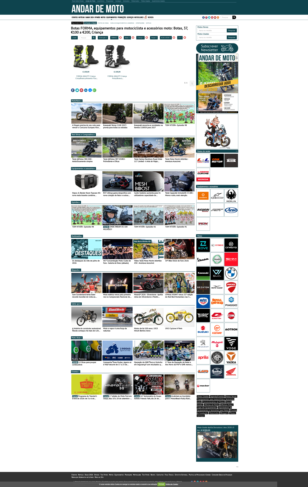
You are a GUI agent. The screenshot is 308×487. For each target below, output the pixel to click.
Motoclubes (139, 17)
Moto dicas (76, 337)
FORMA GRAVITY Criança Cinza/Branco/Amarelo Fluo (85, 77)
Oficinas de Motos (211, 405)
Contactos (160, 475)
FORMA (113, 38)
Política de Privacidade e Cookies (200, 475)
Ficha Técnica (169, 475)
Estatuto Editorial (181, 475)
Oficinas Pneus (227, 405)
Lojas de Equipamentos (207, 407)
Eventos (75, 17)
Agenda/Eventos (217, 396)
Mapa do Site (99, 477)
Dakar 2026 (89, 17)
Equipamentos (119, 475)
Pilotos (232, 413)
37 (179, 38)
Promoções (122, 17)
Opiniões (75, 202)
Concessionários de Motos (213, 402)
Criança (140, 38)
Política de (172, 484)
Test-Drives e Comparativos (83, 134)
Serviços (200, 415)
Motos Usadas (203, 396)
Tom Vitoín (104, 475)
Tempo (153, 38)
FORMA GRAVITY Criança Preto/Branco (117, 77)
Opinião (97, 17)
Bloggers (224, 413)
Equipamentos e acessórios (83, 168)
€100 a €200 (165, 38)
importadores (140, 23)
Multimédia (76, 236)
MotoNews (76, 100)
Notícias (80, 475)
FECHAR (161, 484)
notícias (148, 23)
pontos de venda (103, 23)
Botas (127, 38)
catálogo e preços (90, 23)
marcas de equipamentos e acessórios (122, 23)
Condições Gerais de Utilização (222, 475)
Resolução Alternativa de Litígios (82, 477)
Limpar (74, 38)
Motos (111, 475)
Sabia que (76, 304)
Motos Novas (231, 396)
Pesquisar (231, 30)
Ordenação (102, 38)
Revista (150, 17)
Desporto (75, 270)
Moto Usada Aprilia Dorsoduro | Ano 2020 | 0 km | (215, 428)
